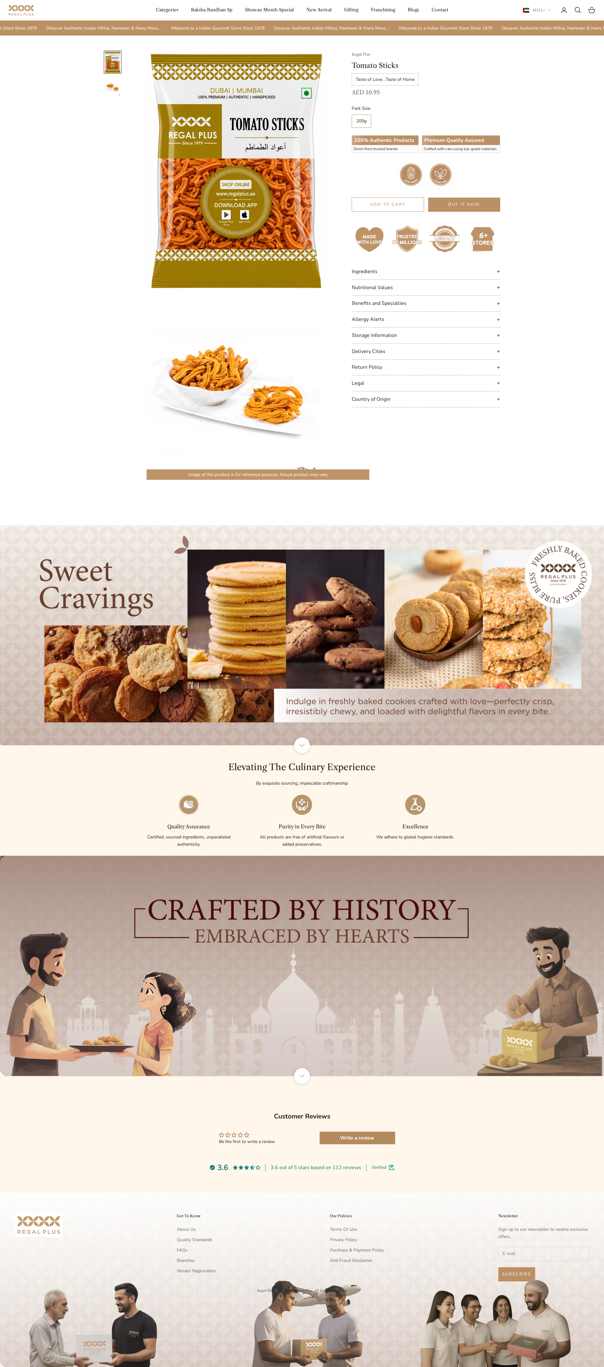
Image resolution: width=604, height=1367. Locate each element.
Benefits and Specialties (426, 303)
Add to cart (388, 204)
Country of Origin (426, 399)
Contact (440, 10)
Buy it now (464, 204)
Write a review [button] (357, 1137)
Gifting (351, 10)
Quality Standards (194, 1240)
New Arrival (319, 10)
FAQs (182, 1250)
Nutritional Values (426, 287)
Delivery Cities (426, 351)
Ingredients (426, 271)
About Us (186, 1229)
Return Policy (426, 367)
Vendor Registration (196, 1271)
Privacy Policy (343, 1240)
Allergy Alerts (426, 319)
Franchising (383, 10)
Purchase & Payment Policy (357, 1250)
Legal (426, 383)
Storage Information (426, 335)
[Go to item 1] (112, 62)
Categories (167, 10)
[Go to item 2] (112, 87)
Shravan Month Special (269, 10)
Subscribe (516, 1274)
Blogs (413, 10)
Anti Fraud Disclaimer (351, 1260)
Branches (186, 1260)
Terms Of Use (343, 1229)
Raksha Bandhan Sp (211, 10)
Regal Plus (361, 54)
